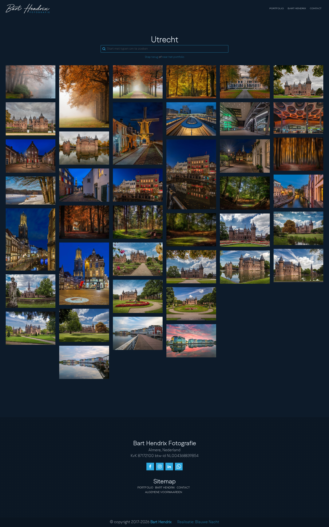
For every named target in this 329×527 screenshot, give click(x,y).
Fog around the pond (30, 82)
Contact (315, 8)
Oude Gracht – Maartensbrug (298, 191)
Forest (138, 222)
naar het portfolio (173, 57)
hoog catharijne (298, 118)
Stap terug (151, 57)
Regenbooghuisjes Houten (191, 340)
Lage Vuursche (245, 193)
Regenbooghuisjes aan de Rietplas (84, 362)
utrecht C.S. (244, 119)
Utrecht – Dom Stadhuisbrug (30, 239)
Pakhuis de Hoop (30, 156)
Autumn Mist (84, 96)
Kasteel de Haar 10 (137, 296)
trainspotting (191, 119)
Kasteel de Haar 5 (245, 267)
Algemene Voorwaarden (163, 492)
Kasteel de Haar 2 (298, 265)
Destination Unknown (137, 82)
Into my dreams (298, 154)
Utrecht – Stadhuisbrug (84, 273)
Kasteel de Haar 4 (191, 266)
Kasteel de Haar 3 (298, 228)
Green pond (191, 229)
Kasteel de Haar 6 (191, 303)
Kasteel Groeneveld (245, 82)
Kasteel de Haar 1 (138, 259)
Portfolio (276, 8)
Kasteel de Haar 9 (84, 325)
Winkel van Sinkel (137, 185)
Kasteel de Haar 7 (245, 230)
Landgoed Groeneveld (191, 82)
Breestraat (84, 185)
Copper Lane (84, 222)
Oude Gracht (191, 174)
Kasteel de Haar (298, 82)
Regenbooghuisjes (137, 333)
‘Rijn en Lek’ (138, 133)
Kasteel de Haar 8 (30, 291)
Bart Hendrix (297, 8)
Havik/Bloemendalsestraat (244, 156)
